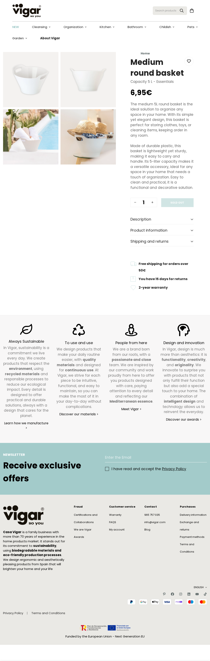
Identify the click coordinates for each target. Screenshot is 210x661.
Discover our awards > (184, 419)
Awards (79, 537)
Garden (18, 38)
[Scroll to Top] (202, 638)
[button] (191, 10)
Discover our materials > (78, 414)
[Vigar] (26, 11)
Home (145, 53)
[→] (202, 457)
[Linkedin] (189, 594)
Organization (73, 27)
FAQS (112, 522)
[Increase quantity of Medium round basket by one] (152, 202)
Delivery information (193, 515)
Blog (147, 530)
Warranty (115, 515)
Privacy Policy (174, 468)
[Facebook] (172, 594)
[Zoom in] (50, 60)
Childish (165, 27)
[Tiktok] (205, 594)
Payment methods (192, 537)
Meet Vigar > (131, 409)
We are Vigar (82, 530)
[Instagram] (180, 594)
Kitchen (105, 27)
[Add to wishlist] (189, 61)
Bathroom (135, 27)
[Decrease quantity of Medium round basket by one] (135, 202)
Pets (190, 27)
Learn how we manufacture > (26, 425)
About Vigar (50, 38)
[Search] (181, 10)
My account (116, 530)
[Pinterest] (164, 594)
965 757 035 (152, 515)
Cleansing (39, 27)
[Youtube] (197, 594)
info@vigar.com (154, 522)
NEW (15, 27)
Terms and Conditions (48, 613)
